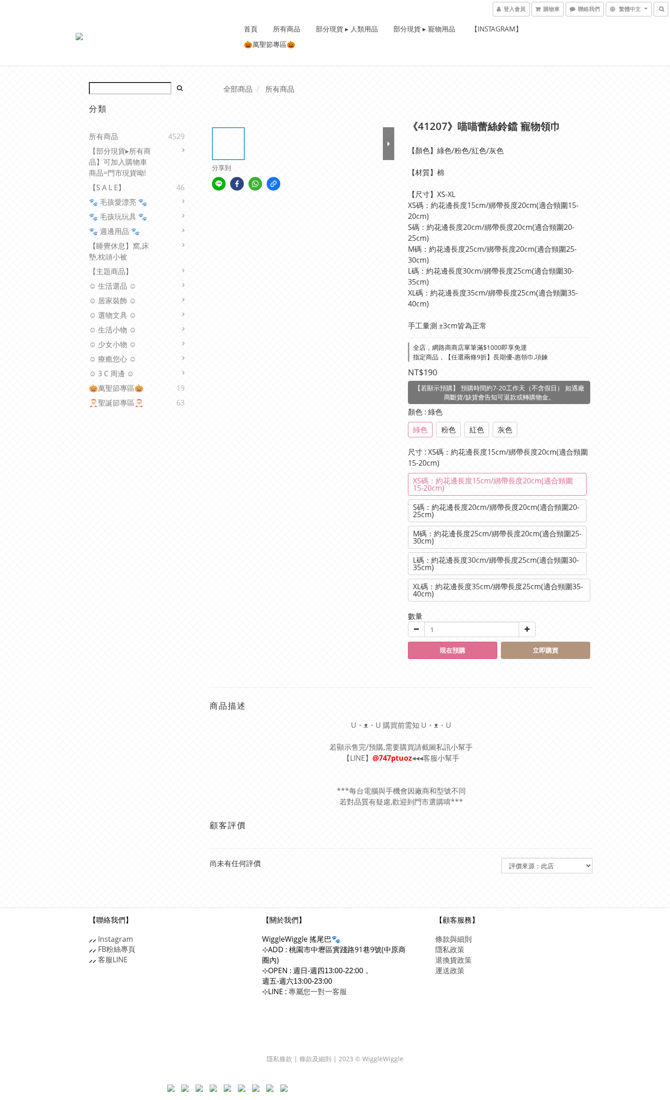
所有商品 (286, 28)
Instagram (115, 939)
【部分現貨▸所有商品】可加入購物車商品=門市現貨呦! (120, 162)
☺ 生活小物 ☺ (112, 330)
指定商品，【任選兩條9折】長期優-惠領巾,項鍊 (480, 357)
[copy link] (273, 184)
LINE (120, 960)
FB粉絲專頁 (116, 949)
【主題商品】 (111, 271)
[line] (219, 184)
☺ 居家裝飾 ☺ (112, 301)
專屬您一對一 (318, 991)
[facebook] (237, 184)
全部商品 (238, 89)
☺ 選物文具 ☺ (112, 315)
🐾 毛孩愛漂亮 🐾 (118, 202)
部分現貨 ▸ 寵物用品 (424, 28)
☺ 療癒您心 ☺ (112, 359)
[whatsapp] (255, 184)
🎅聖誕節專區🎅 (116, 403)
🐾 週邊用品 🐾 (114, 231)
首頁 (251, 28)
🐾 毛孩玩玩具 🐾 (118, 217)
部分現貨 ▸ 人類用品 (347, 28)
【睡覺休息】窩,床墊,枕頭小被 (119, 251)
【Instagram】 (496, 28)
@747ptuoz (392, 758)
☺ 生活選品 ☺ (112, 286)
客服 (105, 960)
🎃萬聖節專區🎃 (269, 44)
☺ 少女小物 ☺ (112, 344)
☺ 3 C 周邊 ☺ (111, 373)
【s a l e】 (107, 187)
